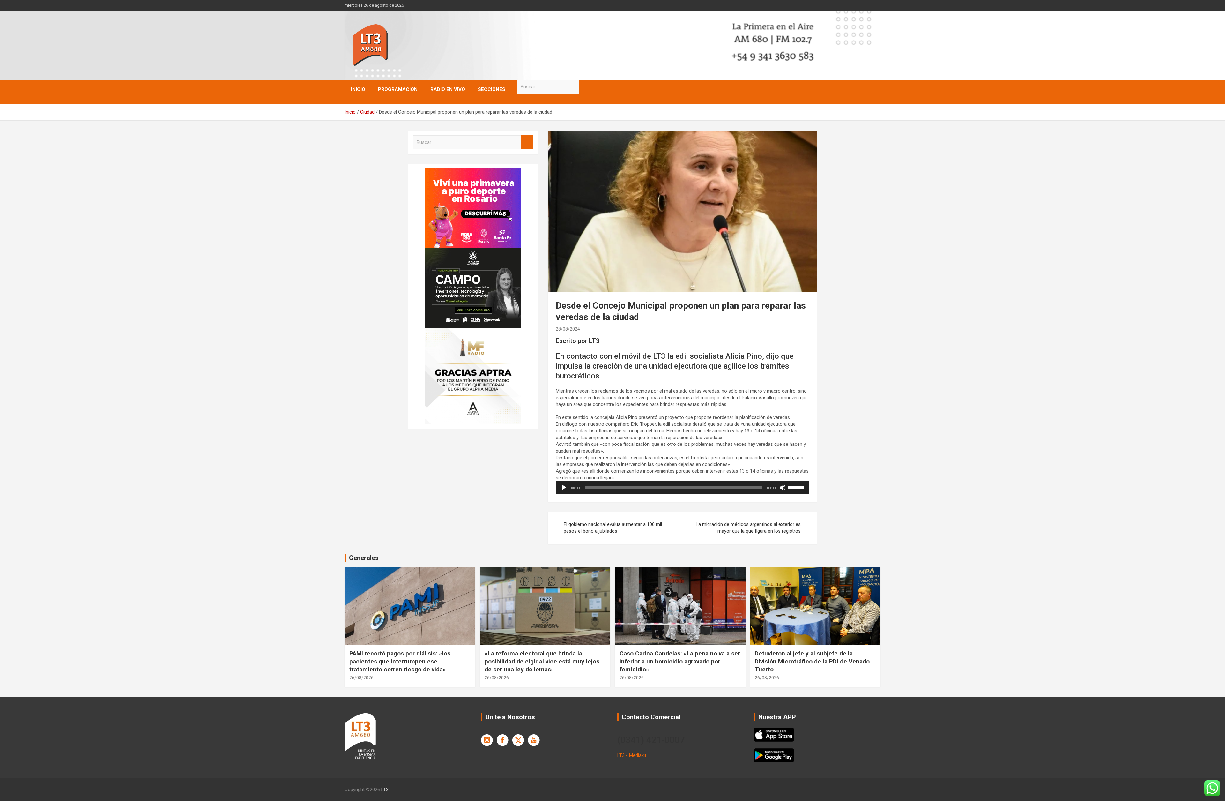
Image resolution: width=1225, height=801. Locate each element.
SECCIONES (491, 89)
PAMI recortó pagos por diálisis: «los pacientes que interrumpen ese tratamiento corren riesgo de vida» (399, 661)
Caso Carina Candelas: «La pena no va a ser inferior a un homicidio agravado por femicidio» (680, 661)
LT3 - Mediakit (631, 755)
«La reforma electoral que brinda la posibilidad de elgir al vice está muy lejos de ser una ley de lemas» (542, 661)
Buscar (585, 87)
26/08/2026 (361, 677)
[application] (682, 487)
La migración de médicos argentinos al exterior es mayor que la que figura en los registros (748, 527)
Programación (398, 89)
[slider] (797, 487)
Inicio (358, 89)
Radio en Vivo (447, 89)
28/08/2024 (568, 329)
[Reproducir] (564, 487)
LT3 (385, 789)
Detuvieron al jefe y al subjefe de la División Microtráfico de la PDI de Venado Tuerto (812, 661)
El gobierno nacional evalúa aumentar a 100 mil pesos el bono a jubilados (613, 527)
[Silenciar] (782, 487)
